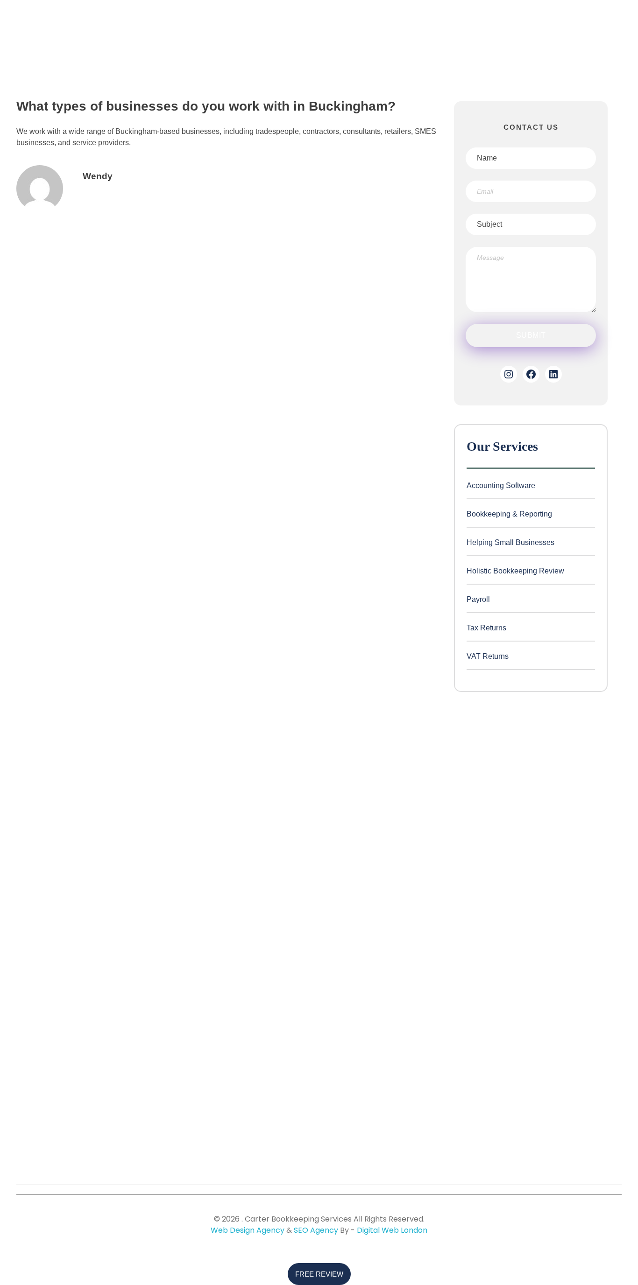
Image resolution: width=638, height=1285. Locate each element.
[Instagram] (508, 374)
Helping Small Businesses (510, 542)
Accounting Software (501, 485)
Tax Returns (486, 628)
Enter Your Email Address (523, 1040)
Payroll (478, 599)
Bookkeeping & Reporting (509, 514)
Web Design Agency (247, 1230)
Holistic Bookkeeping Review (515, 571)
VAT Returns (488, 656)
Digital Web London (392, 1230)
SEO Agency (316, 1230)
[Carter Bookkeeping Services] (68, 56)
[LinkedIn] (553, 374)
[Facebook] (531, 374)
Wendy (98, 176)
